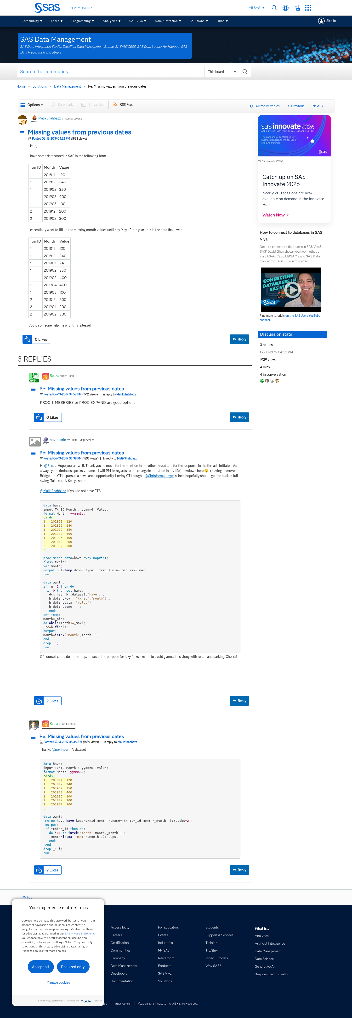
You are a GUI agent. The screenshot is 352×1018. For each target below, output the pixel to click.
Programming (81, 21)
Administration (166, 21)
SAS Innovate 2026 (270, 161)
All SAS (254, 8)
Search (274, 8)
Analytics (110, 21)
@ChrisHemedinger (159, 476)
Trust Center (122, 1003)
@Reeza (50, 466)
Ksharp (55, 723)
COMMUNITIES (81, 8)
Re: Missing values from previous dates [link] (117, 86)
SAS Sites (308, 8)
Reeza (54, 376)
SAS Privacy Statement (79, 933)
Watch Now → (275, 215)
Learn (55, 21)
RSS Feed (127, 104)
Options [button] (34, 105)
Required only (73, 966)
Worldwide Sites (286, 8)
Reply (242, 339)
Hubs (221, 21)
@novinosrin (61, 749)
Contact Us (297, 8)
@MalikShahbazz (53, 491)
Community (30, 21)
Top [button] (29, 897)
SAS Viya (136, 21)
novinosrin (58, 440)
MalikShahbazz (49, 118)
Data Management (67, 86)
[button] (23, 133)
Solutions (197, 21)
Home (21, 86)
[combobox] (134, 71)
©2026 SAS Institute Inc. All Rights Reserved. (168, 1003)
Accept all (40, 966)
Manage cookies (58, 982)
